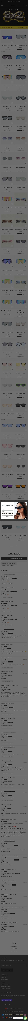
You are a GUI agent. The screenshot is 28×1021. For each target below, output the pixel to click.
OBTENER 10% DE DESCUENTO (7, 513)
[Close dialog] (26, 502)
